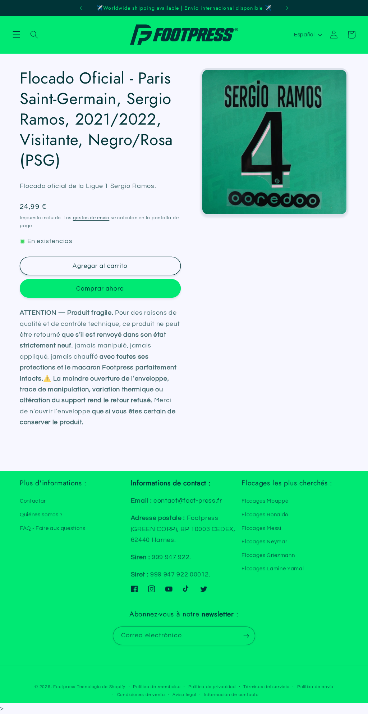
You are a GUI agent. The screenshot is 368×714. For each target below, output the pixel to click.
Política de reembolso (156, 686)
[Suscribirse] (246, 636)
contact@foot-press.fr (187, 501)
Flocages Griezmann (268, 555)
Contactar (33, 501)
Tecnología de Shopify (101, 686)
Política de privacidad (212, 686)
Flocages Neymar (264, 541)
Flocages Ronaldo (265, 514)
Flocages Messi (261, 528)
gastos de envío (91, 217)
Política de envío (315, 686)
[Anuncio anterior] (81, 8)
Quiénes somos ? (41, 514)
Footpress (64, 686)
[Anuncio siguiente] (287, 8)
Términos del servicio (266, 686)
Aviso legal (184, 694)
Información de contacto (231, 694)
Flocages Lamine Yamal (273, 568)
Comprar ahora (100, 289)
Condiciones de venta (141, 694)
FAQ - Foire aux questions (53, 528)
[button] (16, 34)
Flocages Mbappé (265, 501)
